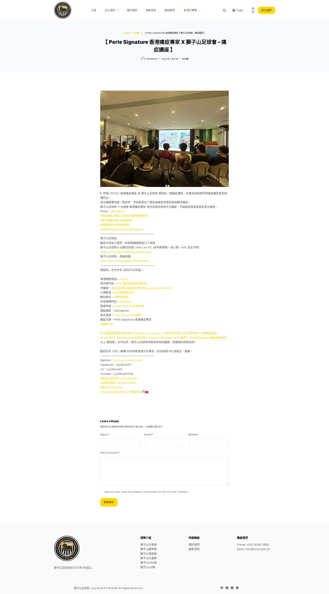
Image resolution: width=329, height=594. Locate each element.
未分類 (185, 59)
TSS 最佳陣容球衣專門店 (132, 283)
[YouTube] (232, 587)
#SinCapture (168, 337)
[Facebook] (222, 587)
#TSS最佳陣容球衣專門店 (116, 333)
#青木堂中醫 (172, 333)
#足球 (103, 387)
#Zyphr (153, 337)
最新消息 (151, 10)
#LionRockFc (129, 378)
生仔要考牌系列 (123, 292)
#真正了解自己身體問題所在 (131, 215)
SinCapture (118, 211)
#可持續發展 (121, 224)
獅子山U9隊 (147, 567)
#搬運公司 (106, 324)
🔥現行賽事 (190, 10)
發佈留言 (109, 502)
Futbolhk (125, 301)
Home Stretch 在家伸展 (129, 306)
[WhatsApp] (237, 587)
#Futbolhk (106, 337)
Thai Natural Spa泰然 (127, 315)
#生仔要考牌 (190, 333)
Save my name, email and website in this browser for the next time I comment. (147, 491)
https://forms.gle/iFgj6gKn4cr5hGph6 (124, 261)
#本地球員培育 (109, 220)
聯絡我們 (170, 10)
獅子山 (144, 553)
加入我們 (110, 10)
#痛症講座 (106, 215)
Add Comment (109, 452)
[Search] (224, 10)
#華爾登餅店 (208, 333)
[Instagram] (227, 587)
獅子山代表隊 (148, 544)
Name (104, 434)
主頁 (93, 10)
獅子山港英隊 (148, 549)
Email (148, 434)
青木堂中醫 (118, 288)
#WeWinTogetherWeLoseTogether (122, 229)
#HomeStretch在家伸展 (131, 337)
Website (193, 434)
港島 (151, 553)
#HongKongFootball (113, 392)
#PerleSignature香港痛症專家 (207, 337)
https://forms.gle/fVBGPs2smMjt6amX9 (125, 252)
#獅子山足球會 (109, 378)
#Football (116, 387)
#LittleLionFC (127, 382)
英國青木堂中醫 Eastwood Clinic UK (149, 288)
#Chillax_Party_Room (148, 333)
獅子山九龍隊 (148, 558)
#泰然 (182, 337)
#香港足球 (135, 392)
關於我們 (132, 10)
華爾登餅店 (121, 297)
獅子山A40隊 (148, 562)
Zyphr (123, 279)
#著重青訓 (125, 220)
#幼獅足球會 (108, 382)
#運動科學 (106, 224)
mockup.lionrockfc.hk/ (127, 360)
